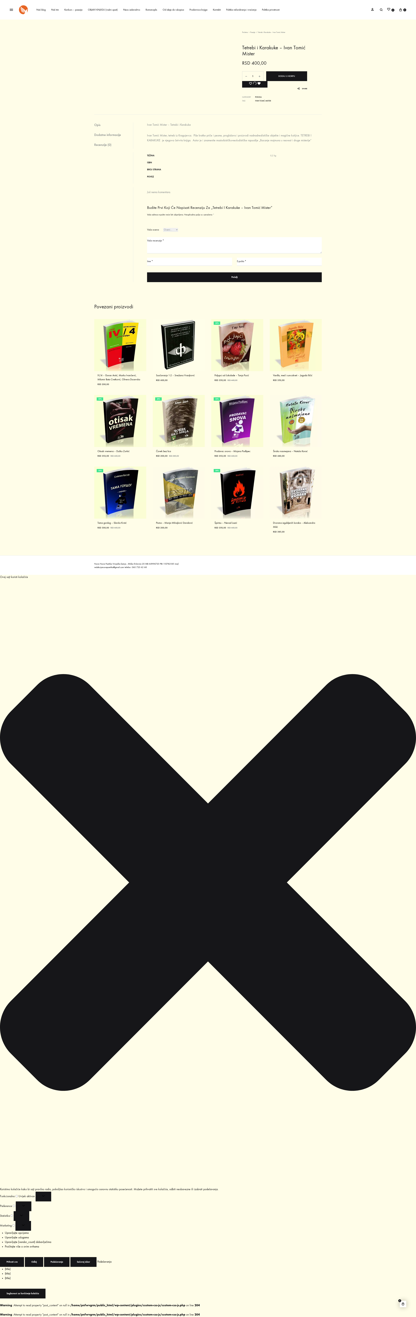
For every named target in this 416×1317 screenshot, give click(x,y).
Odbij (34, 1262)
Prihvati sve (12, 1262)
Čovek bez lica (163, 451)
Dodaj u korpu (286, 76)
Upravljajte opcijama (17, 1233)
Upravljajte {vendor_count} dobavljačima (28, 1242)
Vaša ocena (153, 229)
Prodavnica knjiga (198, 9)
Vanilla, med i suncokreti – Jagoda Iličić (292, 375)
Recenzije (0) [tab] (102, 145)
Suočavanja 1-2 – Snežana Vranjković (175, 375)
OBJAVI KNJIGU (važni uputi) (103, 9)
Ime (150, 261)
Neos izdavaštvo (131, 9)
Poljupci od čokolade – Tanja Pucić (231, 375)
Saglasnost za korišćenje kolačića (22, 1293)
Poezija (252, 32)
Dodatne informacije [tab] (107, 135)
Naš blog (41, 9)
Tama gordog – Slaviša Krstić (112, 522)
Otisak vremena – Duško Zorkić (114, 451)
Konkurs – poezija (73, 9)
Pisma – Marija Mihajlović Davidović (174, 522)
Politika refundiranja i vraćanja (241, 9)
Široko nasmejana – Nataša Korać (290, 451)
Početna (245, 32)
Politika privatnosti (271, 9)
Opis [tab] (97, 125)
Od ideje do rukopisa (173, 9)
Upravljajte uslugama (17, 1237)
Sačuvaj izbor (83, 1262)
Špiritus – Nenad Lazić (225, 522)
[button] (208, 883)
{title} (8, 1269)
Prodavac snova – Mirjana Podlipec (232, 451)
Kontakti (217, 9)
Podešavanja (57, 1262)
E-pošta (241, 261)
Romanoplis (151, 9)
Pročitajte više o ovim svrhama (22, 1246)
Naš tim (55, 9)
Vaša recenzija (155, 240)
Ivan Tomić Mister (263, 101)
